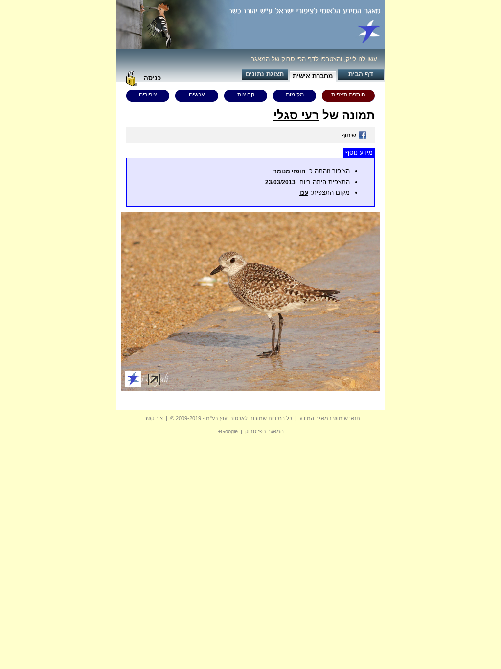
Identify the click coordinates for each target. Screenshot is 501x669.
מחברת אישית (313, 76)
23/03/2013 (280, 182)
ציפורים (148, 94)
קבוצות (245, 94)
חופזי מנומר (289, 171)
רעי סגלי (296, 114)
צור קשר (153, 418)
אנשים (197, 94)
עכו (303, 193)
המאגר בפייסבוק (264, 431)
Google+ (228, 431)
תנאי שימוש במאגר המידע (329, 418)
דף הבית (360, 74)
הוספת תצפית (348, 94)
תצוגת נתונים (265, 74)
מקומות (295, 94)
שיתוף (349, 135)
